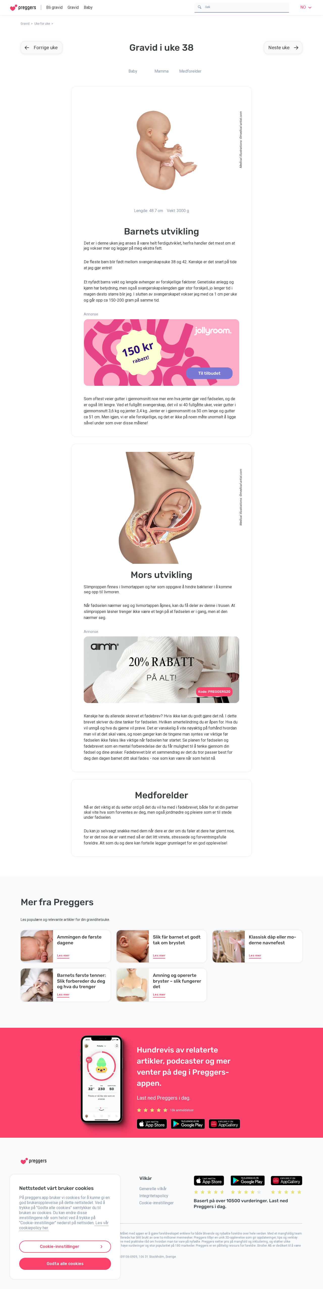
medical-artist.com (241, 124)
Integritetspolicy (153, 1195)
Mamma (161, 71)
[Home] (23, 8)
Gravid (73, 7)
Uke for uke (42, 23)
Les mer (63, 955)
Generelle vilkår (153, 1188)
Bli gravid (54, 7)
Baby (88, 7)
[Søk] (200, 6)
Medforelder (190, 71)
